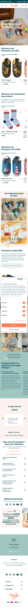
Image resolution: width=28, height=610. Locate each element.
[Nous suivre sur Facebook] (6, 504)
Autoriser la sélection (14, 329)
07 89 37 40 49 (15, 451)
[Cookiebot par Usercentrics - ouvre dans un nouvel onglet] (17, 279)
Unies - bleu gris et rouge (9, 131)
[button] (3, 418)
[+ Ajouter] (20, 60)
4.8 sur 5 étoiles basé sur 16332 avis (14, 435)
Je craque (5, 32)
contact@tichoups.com (15, 454)
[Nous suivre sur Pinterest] (14, 504)
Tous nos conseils (14, 356)
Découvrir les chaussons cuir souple (12, 265)
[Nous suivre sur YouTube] (17, 504)
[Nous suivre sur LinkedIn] (21, 504)
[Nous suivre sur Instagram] (10, 504)
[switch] (24, 307)
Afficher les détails (19, 320)
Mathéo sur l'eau (6, 178)
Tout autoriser (14, 325)
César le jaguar (6, 80)
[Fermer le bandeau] (25, 279)
